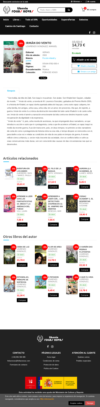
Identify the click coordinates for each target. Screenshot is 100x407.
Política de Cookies (51, 368)
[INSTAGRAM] (94, 32)
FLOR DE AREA (55, 247)
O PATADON (53, 277)
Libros (16, 19)
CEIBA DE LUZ (23, 247)
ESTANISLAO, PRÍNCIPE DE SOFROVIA (23, 279)
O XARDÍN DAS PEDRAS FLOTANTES (85, 249)
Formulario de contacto (18, 365)
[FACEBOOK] (90, 32)
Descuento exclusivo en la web (15, 2)
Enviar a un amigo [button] (88, 72)
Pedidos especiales (83, 361)
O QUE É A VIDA (86, 277)
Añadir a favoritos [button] (87, 66)
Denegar (90, 403)
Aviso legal (51, 357)
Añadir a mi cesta (86, 59)
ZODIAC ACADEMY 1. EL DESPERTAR (86, 198)
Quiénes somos (84, 357)
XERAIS (46, 52)
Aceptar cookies (76, 403)
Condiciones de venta (51, 361)
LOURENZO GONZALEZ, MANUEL (41, 46)
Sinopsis (11, 91)
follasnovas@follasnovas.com (18, 361)
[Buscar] (69, 9)
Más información (47, 399)
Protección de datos (51, 365)
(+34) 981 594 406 (18, 357)
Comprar (22, 189)
